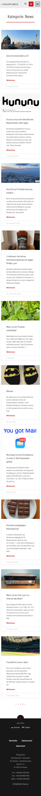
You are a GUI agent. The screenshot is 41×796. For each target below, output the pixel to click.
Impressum (20, 746)
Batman (9, 391)
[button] (37, 4)
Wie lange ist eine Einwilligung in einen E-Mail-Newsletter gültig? (19, 458)
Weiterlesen (10, 80)
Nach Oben (20, 723)
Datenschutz (27, 740)
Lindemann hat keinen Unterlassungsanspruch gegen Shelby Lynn (19, 259)
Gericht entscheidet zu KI (17, 55)
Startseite (13, 740)
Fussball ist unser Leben (17, 662)
